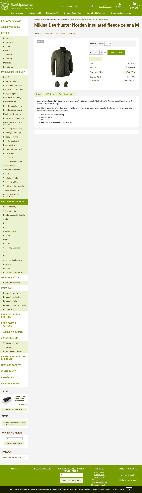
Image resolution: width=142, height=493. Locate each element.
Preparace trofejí (10, 145)
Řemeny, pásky (9, 153)
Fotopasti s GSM (10, 301)
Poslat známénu (66, 94)
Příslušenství (8, 67)
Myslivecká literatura (12, 114)
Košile (5, 227)
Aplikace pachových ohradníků (13, 357)
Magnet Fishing (10, 383)
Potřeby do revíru (10, 137)
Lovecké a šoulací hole (12, 106)
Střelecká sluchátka (11, 170)
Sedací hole (8, 157)
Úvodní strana (17, 13)
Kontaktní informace (96, 13)
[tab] (38, 94)
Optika (5, 33)
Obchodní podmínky (73, 13)
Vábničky (7, 174)
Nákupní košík (52, 13)
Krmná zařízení (9, 102)
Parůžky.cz (7, 377)
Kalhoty (6, 223)
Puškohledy (8, 42)
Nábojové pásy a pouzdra (13, 118)
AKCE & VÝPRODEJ (11, 27)
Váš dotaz (50, 94)
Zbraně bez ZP (9, 338)
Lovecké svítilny (11, 277)
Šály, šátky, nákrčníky (11, 248)
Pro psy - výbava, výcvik (13, 149)
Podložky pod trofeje (12, 133)
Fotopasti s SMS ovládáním (14, 305)
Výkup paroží (8, 371)
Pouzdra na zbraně (11, 141)
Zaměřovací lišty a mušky (14, 186)
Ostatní (6, 268)
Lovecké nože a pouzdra (13, 110)
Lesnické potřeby (11, 365)
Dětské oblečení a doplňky (14, 215)
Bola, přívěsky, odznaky (12, 85)
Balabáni (6, 77)
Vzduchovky (8, 347)
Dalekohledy (8, 38)
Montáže (7, 63)
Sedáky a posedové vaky (13, 161)
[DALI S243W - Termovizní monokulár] (6, 400)
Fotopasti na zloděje (12, 297)
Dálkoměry (7, 59)
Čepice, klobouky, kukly (12, 260)
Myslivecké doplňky (13, 72)
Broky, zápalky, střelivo (12, 351)
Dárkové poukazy (11, 21)
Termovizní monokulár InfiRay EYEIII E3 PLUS (14, 423)
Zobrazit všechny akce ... (14, 409)
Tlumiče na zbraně (12, 332)
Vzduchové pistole (11, 343)
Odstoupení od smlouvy (121, 13)
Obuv (5, 240)
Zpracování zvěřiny (11, 190)
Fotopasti (7, 287)
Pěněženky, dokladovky (12, 129)
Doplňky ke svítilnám (11, 283)
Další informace (118, 489)
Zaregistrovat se (120, 8)
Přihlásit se (119, 6)
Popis (38, 94)
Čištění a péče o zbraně (13, 89)
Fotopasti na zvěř (10, 293)
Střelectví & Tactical (8, 324)
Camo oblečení (9, 211)
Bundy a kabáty (9, 207)
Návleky (6, 235)
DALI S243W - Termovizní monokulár (20, 399)
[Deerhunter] (130, 68)
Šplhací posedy (9, 165)
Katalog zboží (35, 13)
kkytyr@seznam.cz (105, 7)
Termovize (7, 54)
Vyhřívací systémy (11, 182)
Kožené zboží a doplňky (13, 272)
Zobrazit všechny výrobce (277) (13, 457)
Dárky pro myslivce (11, 93)
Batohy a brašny (10, 81)
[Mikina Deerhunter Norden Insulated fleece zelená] (61, 62)
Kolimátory (8, 46)
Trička (5, 252)
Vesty (5, 256)
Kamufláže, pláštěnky (12, 98)
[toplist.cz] (14, 469)
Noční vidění (8, 50)
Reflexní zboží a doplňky (10, 315)
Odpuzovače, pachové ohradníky (12, 123)
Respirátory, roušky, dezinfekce (11, 195)
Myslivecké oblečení (13, 201)
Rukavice (7, 264)
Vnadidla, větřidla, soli (12, 178)
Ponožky (6, 244)
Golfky (6, 219)
